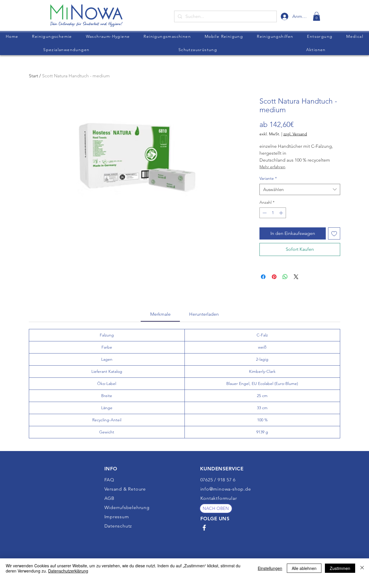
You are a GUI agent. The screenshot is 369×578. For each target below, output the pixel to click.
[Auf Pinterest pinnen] (274, 276)
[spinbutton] (273, 213)
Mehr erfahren (272, 166)
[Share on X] (296, 276)
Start (33, 75)
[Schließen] (362, 568)
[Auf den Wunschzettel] (334, 233)
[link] (316, 16)
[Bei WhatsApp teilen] (285, 276)
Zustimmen (340, 568)
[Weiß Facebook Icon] (204, 528)
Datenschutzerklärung (68, 571)
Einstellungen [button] (270, 568)
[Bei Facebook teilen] (263, 276)
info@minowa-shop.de (225, 489)
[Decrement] (264, 213)
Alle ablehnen (304, 568)
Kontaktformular (218, 498)
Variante (268, 178)
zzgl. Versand (295, 133)
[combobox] (299, 189)
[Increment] (281, 213)
